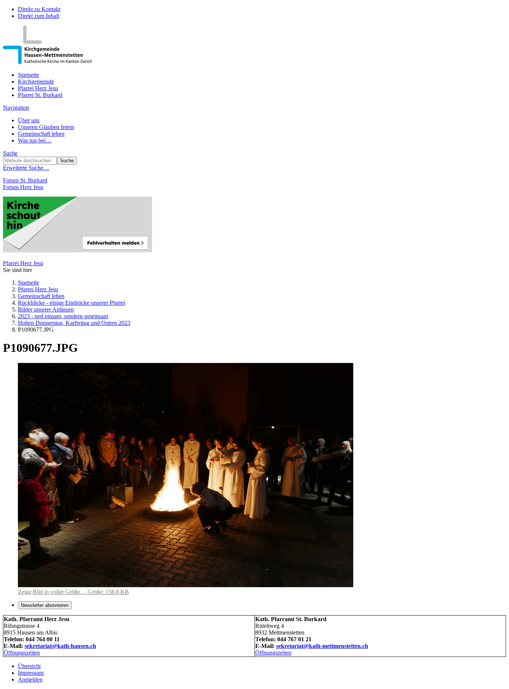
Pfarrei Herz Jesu (38, 88)
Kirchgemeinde (36, 81)
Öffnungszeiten (22, 652)
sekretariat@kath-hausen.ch (60, 646)
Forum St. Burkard (25, 180)
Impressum (31, 673)
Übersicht (29, 666)
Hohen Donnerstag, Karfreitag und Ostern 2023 (74, 323)
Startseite (28, 75)
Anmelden (30, 679)
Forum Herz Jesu (23, 187)
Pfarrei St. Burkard (40, 95)
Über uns (28, 120)
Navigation (16, 107)
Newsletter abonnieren (45, 605)
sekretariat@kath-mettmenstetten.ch (322, 646)
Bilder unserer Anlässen (46, 309)
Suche (10, 153)
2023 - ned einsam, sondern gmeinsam (63, 316)
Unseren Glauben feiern (46, 127)
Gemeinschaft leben (41, 134)
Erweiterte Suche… (26, 168)
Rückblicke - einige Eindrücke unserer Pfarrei (71, 303)
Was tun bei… (34, 140)
